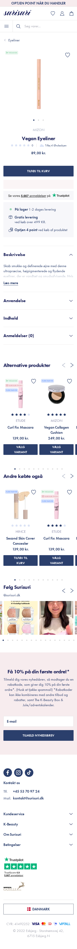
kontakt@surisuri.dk (28, 798)
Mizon (38, 129)
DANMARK (41, 909)
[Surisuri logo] (20, 13)
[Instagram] (18, 772)
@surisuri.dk (11, 595)
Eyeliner (14, 40)
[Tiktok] (29, 772)
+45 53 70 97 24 (26, 791)
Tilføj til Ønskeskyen (56, 145)
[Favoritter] (68, 55)
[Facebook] (7, 772)
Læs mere (10, 283)
